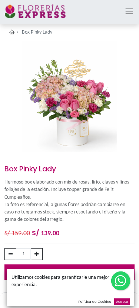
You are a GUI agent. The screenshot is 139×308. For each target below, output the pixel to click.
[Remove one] (10, 254)
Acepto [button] (122, 301)
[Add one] (37, 254)
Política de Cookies (94, 301)
